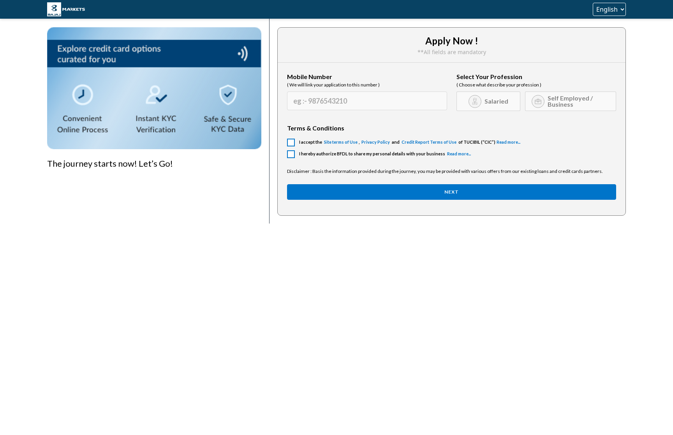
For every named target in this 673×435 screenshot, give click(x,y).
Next (451, 192)
